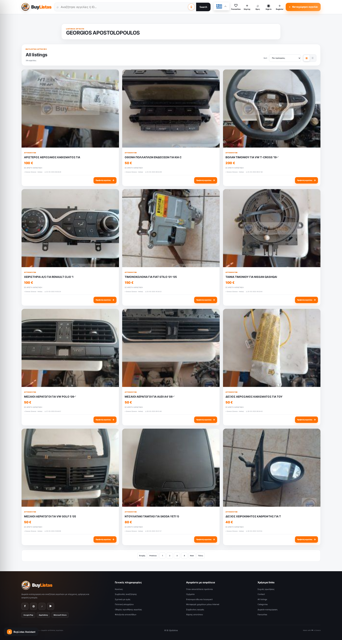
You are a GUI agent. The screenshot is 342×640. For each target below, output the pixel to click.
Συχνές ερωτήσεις (266, 589)
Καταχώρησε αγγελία (303, 6)
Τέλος (200, 556)
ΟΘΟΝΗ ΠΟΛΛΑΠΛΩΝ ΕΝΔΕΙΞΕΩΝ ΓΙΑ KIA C (153, 157)
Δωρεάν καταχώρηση (267, 609)
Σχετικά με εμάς (122, 599)
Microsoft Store (60, 615)
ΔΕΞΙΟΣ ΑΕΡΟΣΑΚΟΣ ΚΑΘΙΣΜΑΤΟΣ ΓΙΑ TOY (254, 396)
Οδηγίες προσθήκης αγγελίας (128, 609)
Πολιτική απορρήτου (124, 604)
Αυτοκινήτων (30, 153)
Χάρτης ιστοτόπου (194, 614)
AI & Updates (171, 630)
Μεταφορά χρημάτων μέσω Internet (202, 604)
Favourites (262, 614)
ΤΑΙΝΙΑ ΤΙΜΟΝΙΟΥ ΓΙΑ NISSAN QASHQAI (251, 277)
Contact (261, 594)
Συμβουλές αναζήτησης (126, 594)
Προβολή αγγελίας (105, 180)
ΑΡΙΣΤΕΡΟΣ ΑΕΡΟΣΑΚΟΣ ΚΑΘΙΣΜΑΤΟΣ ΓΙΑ (52, 157)
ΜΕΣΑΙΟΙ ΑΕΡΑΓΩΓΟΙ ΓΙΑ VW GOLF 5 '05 (50, 516)
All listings (262, 599)
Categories (263, 604)
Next (192, 556)
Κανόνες (119, 589)
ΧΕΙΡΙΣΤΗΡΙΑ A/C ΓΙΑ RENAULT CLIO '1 (48, 277)
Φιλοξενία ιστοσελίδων (125, 614)
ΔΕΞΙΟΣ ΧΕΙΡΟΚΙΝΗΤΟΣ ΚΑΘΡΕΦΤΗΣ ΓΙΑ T (253, 516)
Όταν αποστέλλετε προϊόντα (199, 589)
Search (203, 7)
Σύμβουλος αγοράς (195, 609)
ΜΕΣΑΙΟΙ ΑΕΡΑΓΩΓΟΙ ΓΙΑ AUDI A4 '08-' (149, 396)
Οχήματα (190, 594)
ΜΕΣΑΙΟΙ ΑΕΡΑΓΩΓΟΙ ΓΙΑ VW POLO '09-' (50, 396)
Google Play (28, 615)
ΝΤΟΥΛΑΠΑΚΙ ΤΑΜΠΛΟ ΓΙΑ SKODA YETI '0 (152, 516)
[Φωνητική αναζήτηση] (191, 7)
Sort (265, 58)
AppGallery (43, 615)
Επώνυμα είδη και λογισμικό (199, 599)
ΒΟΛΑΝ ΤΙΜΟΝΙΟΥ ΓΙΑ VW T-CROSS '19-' (252, 157)
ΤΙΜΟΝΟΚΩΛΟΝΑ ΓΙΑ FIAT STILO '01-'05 (151, 277)
